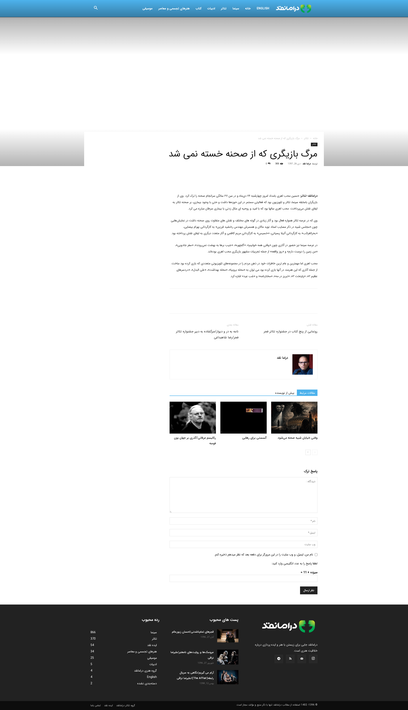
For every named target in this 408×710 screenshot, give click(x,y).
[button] (96, 8)
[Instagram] (313, 659)
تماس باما (96, 705)
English (263, 8)
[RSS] (290, 659)
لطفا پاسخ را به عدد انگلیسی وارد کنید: (294, 563)
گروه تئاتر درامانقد (125, 705)
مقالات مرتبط (307, 393)
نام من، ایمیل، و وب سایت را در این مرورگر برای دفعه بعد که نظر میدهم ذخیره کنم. (263, 554)
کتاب (198, 8)
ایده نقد (108, 705)
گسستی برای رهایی (254, 437)
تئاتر (224, 8)
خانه (248, 8)
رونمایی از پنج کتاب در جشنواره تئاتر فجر (290, 331)
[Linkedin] (213, 180)
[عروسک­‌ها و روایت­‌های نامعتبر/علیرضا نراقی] (227, 657)
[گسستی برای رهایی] (243, 418)
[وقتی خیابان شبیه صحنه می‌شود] (294, 418)
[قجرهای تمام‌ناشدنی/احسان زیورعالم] (227, 635)
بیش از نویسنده (284, 393)
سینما (235, 8)
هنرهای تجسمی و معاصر (174, 8)
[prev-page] (314, 452)
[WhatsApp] (203, 180)
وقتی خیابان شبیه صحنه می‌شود (297, 437)
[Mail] (302, 659)
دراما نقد (307, 164)
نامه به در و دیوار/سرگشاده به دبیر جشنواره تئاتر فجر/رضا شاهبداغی (207, 334)
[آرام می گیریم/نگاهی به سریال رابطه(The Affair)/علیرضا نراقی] (227, 677)
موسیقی (147, 8)
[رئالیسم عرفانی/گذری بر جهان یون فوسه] (193, 418)
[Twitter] (183, 180)
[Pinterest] (193, 180)
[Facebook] (174, 180)
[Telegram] (222, 180)
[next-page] (308, 452)
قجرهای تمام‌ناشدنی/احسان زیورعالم (193, 632)
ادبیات (211, 8)
